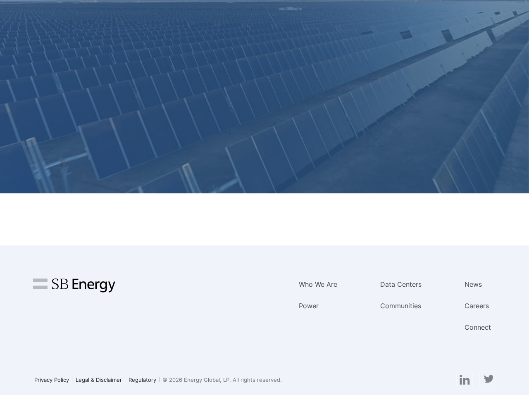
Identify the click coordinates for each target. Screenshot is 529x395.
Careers (477, 306)
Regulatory (142, 379)
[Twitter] (488, 380)
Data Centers (401, 284)
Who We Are (318, 284)
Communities (400, 306)
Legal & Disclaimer (99, 379)
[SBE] (74, 289)
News (473, 284)
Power (309, 306)
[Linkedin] (464, 380)
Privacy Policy (51, 379)
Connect (478, 327)
